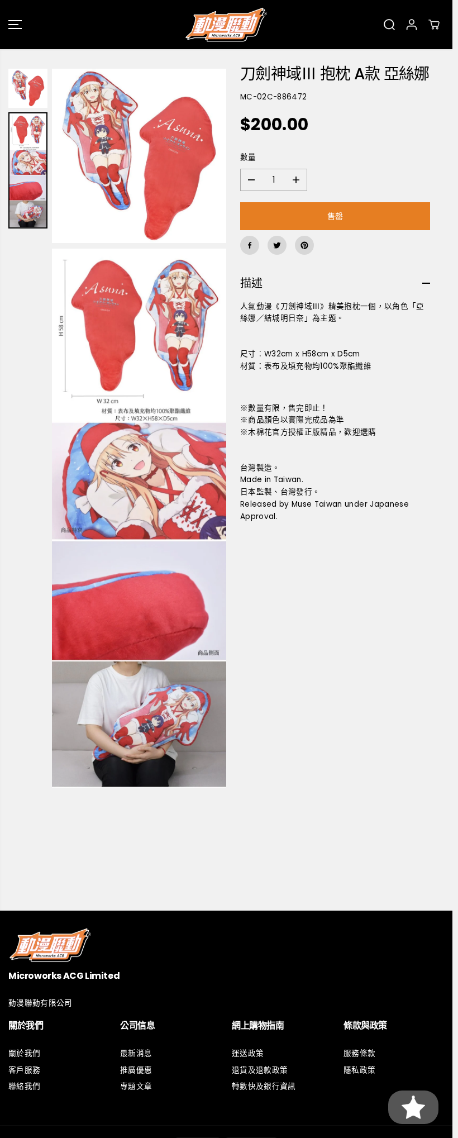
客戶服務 (24, 1070)
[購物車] (434, 25)
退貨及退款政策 (260, 1070)
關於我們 (24, 1053)
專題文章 (136, 1086)
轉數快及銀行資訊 (264, 1086)
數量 (248, 157)
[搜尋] (389, 25)
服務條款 (359, 1053)
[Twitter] (277, 245)
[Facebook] (249, 245)
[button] (15, 24)
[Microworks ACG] (226, 24)
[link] (226, 945)
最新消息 (136, 1053)
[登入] (412, 25)
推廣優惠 (136, 1070)
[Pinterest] (304, 245)
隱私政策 (359, 1070)
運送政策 (248, 1053)
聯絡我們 (24, 1086)
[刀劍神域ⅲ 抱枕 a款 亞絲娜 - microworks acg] (139, 156)
